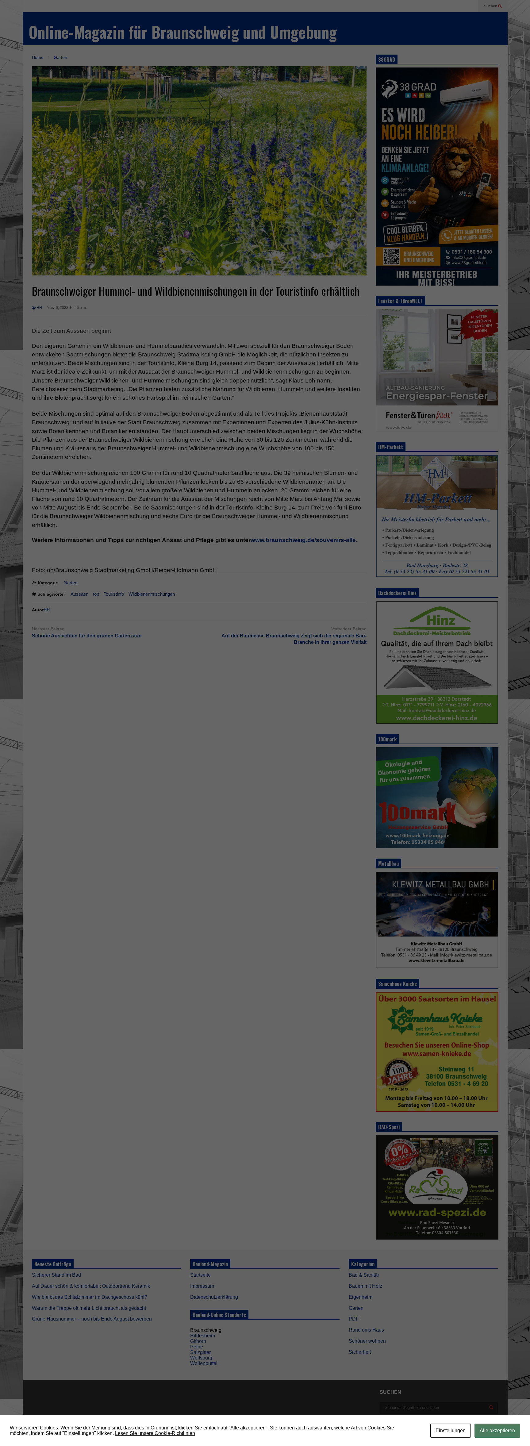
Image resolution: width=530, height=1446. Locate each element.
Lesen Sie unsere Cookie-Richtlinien (155, 1433)
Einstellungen (451, 1430)
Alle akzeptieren (497, 1430)
